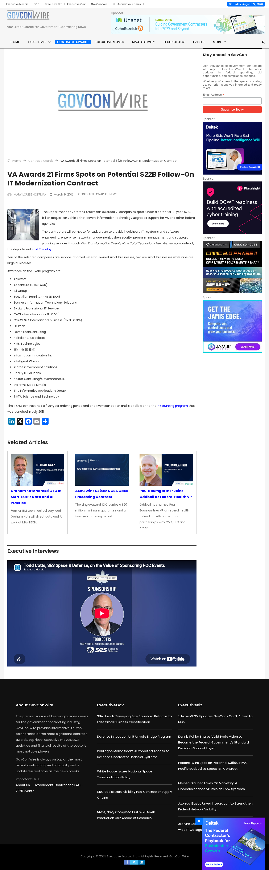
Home (15, 42)
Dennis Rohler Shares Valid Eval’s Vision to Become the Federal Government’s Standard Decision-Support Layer (213, 742)
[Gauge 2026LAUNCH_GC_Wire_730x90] (188, 25)
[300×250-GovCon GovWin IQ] (232, 148)
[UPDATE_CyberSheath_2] (232, 267)
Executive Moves (109, 42)
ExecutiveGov (110, 705)
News (113, 194)
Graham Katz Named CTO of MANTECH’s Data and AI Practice (36, 496)
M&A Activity (143, 42)
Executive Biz (53, 4)
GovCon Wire (179, 856)
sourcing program (172, 406)
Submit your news (129, 4)
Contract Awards (73, 42)
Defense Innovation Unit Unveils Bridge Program (134, 736)
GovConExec (99, 4)
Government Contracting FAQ (57, 785)
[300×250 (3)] (232, 207)
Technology (174, 42)
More (217, 42)
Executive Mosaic (17, 4)
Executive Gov (76, 4)
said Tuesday (41, 249)
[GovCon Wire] (28, 16)
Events (198, 42)
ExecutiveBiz (190, 705)
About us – (25, 785)
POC (37, 4)
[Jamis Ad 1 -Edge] (232, 326)
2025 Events (25, 791)
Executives (37, 42)
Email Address (213, 95)
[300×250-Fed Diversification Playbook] (232, 844)
